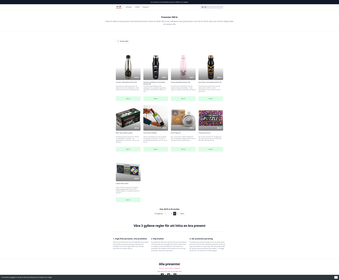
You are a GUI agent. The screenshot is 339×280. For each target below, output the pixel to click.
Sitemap (177, 268)
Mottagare (129, 7)
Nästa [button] (182, 214)
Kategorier (146, 7)
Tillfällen (137, 7)
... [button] (168, 214)
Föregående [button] (159, 214)
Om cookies (169, 268)
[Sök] (202, 7)
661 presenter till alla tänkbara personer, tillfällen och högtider (169, 2)
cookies (12, 277)
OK (336, 277)
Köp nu (128, 98)
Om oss (161, 268)
